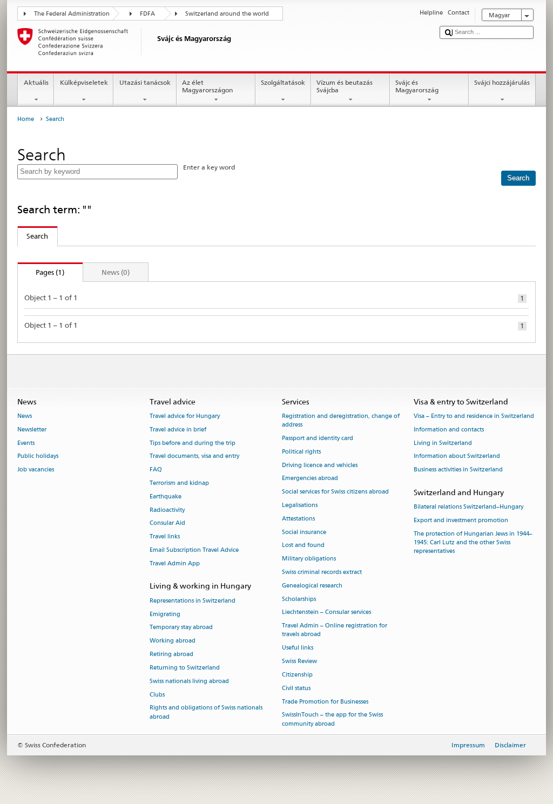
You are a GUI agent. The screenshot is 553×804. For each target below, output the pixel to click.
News (24, 416)
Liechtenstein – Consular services (326, 612)
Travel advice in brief (178, 429)
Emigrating (165, 614)
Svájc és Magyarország (417, 86)
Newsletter (31, 429)
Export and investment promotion (461, 520)
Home (25, 119)
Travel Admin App (175, 563)
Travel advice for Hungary (185, 416)
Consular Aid (167, 523)
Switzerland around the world (227, 13)
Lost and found (303, 545)
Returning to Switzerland (185, 667)
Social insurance (304, 532)
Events (26, 443)
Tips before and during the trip (192, 443)
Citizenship (297, 674)
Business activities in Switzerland (458, 470)
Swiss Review (299, 661)
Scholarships (299, 599)
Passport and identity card (317, 438)
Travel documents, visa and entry (194, 456)
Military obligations (309, 559)
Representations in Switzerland (192, 600)
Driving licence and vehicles (320, 465)
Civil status (296, 688)
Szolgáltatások (283, 82)
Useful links (297, 648)
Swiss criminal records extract (322, 572)
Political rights (301, 451)
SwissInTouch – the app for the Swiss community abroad (332, 719)
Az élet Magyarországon (207, 86)
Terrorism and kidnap (179, 483)
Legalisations (300, 505)
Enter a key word (209, 167)
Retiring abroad (171, 654)
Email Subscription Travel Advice (194, 549)
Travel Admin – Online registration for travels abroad (334, 630)
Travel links (165, 536)
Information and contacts (449, 429)
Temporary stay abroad (181, 627)
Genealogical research (312, 585)
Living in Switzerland (443, 443)
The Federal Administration (72, 13)
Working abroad (172, 641)
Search (33, 236)
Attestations (298, 518)
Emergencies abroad (310, 478)
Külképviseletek (84, 82)
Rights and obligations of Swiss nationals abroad (206, 712)
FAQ (156, 470)
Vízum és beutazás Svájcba (344, 86)
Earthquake (165, 496)
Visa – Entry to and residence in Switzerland (474, 416)
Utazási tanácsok (145, 82)
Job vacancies (35, 470)
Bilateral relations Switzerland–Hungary (468, 507)
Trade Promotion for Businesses (325, 701)
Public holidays (37, 456)
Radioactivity (167, 510)
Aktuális (36, 82)
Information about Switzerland (457, 456)
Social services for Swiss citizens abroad (335, 492)
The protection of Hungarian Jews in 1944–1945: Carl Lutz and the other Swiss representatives (473, 542)
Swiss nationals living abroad (189, 681)
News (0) (116, 272)
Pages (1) (41, 272)
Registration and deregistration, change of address (341, 420)
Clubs (157, 694)
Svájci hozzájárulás (502, 82)
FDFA (147, 13)
